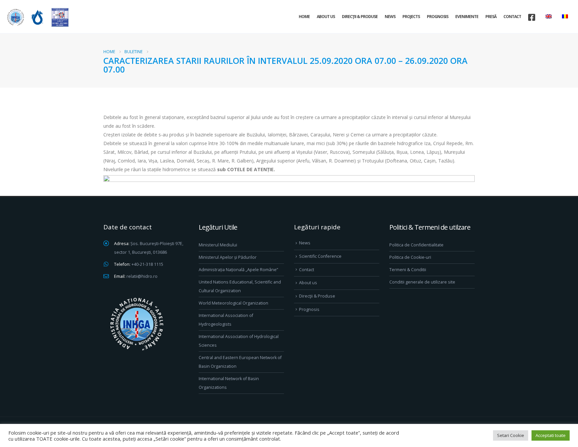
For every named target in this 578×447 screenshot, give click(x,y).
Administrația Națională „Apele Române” (238, 269)
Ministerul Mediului (218, 245)
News (390, 16)
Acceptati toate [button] (551, 435)
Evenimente (466, 16)
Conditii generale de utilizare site (422, 282)
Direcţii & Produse (360, 16)
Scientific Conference (320, 256)
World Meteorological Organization (233, 303)
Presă (490, 16)
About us (326, 16)
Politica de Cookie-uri (410, 257)
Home (304, 16)
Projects (411, 16)
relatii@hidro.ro (142, 276)
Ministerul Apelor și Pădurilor (228, 257)
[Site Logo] (37, 17)
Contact (512, 16)
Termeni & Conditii (407, 269)
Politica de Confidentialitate (416, 245)
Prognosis (437, 16)
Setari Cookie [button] (510, 435)
